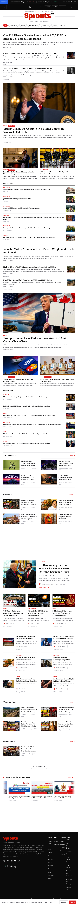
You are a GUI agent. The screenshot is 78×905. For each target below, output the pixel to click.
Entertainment (58, 844)
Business (50, 865)
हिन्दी (55, 7)
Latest (55, 25)
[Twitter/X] (19, 861)
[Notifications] (35, 7)
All (5, 25)
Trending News (33, 25)
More (61, 7)
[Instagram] (4, 861)
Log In (72, 7)
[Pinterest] (15, 861)
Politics (50, 862)
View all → (72, 455)
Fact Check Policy (68, 859)
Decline (63, 902)
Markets (62, 844)
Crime (49, 872)
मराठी (48, 7)
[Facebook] (8, 861)
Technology (63, 847)
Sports (50, 869)
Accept (72, 902)
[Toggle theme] (41, 7)
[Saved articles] (30, 7)
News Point (45, 25)
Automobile (13, 25)
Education (51, 875)
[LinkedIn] (12, 861)
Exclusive (51, 856)
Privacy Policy (47, 902)
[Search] (4, 7)
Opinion (62, 851)
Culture (23, 25)
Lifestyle (62, 854)
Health (62, 841)
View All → (71, 777)
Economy (51, 859)
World (49, 878)
